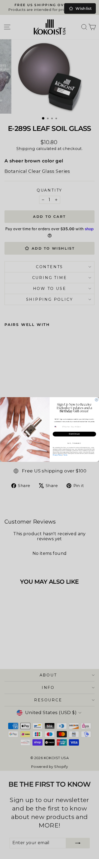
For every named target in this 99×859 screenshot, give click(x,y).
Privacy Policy (57, 455)
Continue (74, 434)
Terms (65, 455)
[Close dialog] (96, 399)
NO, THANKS (74, 443)
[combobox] (57, 426)
